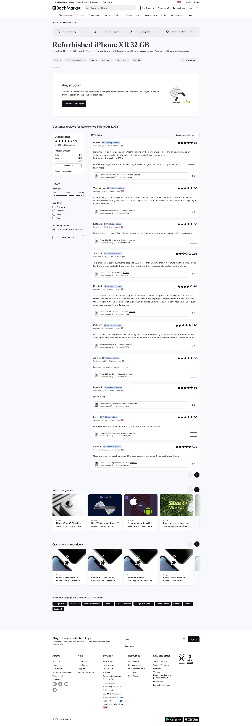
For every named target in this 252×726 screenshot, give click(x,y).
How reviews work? (64, 171)
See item (137, 175)
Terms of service (160, 661)
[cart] (197, 8)
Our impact (57, 669)
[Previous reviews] (190, 475)
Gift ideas (132, 672)
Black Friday (133, 676)
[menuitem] (94, 15)
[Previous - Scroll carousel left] (190, 489)
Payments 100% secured (113, 697)
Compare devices (135, 665)
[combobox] (57, 60)
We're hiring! (57, 676)
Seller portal (108, 690)
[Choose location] (181, 2)
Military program (110, 683)
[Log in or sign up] (190, 8)
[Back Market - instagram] (54, 684)
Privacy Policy (158, 681)
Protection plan (109, 669)
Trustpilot (56, 680)
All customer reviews (136, 669)
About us (56, 661)
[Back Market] (66, 8)
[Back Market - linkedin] (54, 690)
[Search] (87, 8)
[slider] (54, 195)
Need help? (163, 8)
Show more (98, 167)
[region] (126, 513)
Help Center (83, 665)
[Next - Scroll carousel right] (197, 489)
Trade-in (106, 672)
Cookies (156, 672)
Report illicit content (161, 685)
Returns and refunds (86, 672)
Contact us (82, 661)
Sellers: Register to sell (112, 686)
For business (179, 8)
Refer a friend (108, 661)
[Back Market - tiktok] (60, 684)
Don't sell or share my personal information (162, 676)
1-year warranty (109, 665)
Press (54, 665)
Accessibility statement (62, 672)
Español (197, 2)
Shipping (81, 669)
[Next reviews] (197, 475)
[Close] (248, 694)
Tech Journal (133, 661)
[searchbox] (112, 7)
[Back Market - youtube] (66, 684)
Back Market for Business (113, 694)
